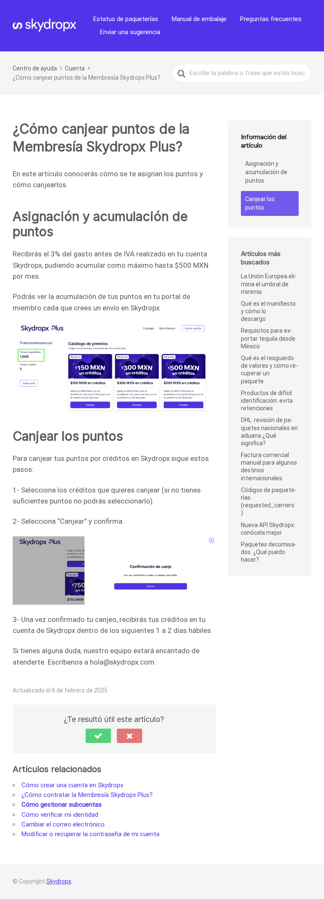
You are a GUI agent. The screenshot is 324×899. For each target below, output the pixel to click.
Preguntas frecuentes (271, 19)
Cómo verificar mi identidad (60, 814)
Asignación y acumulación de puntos (266, 171)
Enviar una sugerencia (130, 32)
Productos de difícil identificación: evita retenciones (267, 401)
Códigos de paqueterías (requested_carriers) (269, 502)
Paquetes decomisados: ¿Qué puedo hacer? (269, 552)
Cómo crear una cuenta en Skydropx (72, 785)
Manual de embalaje (199, 19)
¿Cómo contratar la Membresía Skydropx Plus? (87, 795)
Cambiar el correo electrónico (63, 824)
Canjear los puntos (260, 203)
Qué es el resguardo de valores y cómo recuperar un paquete (269, 370)
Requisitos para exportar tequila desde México (268, 338)
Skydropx (58, 881)
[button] (98, 736)
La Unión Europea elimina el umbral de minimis (269, 284)
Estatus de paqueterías (125, 19)
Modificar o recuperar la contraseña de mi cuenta (90, 834)
